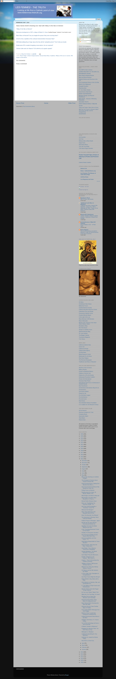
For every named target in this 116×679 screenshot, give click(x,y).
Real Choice (82, 400)
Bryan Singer (23, 55)
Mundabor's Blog (83, 325)
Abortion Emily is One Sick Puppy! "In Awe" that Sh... (90, 589)
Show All (98, 181)
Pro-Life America (83, 397)
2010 (82, 658)
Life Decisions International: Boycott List (89, 387)
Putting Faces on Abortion (88, 490)
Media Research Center (85, 354)
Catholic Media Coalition (85, 162)
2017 (82, 452)
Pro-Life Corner (83, 399)
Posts (82, 39)
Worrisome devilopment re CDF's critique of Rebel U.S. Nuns (32, 32)
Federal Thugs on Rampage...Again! (91, 520)
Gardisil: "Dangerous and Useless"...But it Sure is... (88, 557)
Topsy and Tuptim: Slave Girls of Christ (88, 107)
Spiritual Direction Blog (84, 331)
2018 (82, 450)
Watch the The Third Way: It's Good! (91, 594)
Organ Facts (82, 142)
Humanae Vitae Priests (84, 380)
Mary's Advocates (83, 320)
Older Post (71, 103)
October (84, 464)
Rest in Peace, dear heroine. (87, 199)
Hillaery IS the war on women (63, 55)
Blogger (67, 675)
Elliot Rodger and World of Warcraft (90, 495)
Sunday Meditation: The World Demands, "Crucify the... (89, 552)
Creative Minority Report (85, 315)
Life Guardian (82, 137)
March (83, 645)
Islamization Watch (83, 416)
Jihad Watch (82, 418)
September (85, 466)
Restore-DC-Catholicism (87, 214)
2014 (82, 458)
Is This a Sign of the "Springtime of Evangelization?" (90, 574)
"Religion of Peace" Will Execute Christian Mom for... (90, 564)
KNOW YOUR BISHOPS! (85, 93)
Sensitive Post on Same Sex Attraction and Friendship (89, 597)
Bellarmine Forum (83, 305)
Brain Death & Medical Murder (86, 75)
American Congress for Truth (86, 412)
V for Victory (82, 339)
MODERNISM (82, 113)
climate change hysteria (33, 55)
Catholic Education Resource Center (88, 309)
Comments (84, 41)
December (84, 460)
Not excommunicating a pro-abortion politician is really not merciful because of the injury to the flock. (89, 232)
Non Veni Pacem (83, 327)
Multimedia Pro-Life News (85, 356)
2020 (82, 446)
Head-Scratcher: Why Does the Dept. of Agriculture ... (89, 545)
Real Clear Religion (84, 358)
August (84, 468)
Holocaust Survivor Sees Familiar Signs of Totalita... (90, 607)
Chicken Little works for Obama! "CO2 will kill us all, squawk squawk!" (34, 48)
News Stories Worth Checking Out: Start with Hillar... (90, 604)
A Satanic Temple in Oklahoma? (90, 626)
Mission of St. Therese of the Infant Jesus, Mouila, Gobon (87, 323)
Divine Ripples (84, 229)
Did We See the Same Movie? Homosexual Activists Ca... (89, 523)
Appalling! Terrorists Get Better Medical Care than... (89, 526)
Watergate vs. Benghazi (87, 631)
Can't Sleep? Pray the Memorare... (90, 554)
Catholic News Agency (84, 350)
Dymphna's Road (85, 198)
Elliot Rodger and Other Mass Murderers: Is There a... (89, 498)
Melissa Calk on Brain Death (86, 141)
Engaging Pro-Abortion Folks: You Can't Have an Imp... (90, 629)
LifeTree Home (84, 177)
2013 (82, 652)
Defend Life (84, 168)
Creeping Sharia (83, 414)
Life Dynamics (82, 389)
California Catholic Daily (85, 344)
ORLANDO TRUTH (83, 101)
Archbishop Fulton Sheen (85, 304)
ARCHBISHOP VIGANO (85, 73)
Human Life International (85, 379)
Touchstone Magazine (84, 337)
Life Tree (81, 139)
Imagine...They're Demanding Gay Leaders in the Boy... (90, 561)
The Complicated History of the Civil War (89, 82)
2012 (82, 654)
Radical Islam (82, 419)
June (83, 473)
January (84, 649)
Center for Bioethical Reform (86, 371)
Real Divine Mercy (83, 144)
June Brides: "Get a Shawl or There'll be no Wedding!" (89, 549)
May (83, 475)
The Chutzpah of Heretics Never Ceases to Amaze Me (90, 481)
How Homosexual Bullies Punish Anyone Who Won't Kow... (90, 535)
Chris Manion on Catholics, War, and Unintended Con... (91, 583)
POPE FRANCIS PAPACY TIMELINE (88, 103)
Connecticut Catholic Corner (86, 313)
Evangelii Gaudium (83, 86)
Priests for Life (82, 393)
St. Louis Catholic (83, 333)
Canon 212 (81, 346)
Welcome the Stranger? (87, 509)
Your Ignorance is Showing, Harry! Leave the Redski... (90, 518)
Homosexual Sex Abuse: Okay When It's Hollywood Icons (89, 600)
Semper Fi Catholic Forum (85, 329)
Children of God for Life (85, 373)
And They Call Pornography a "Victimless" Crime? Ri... (89, 507)
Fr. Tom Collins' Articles (85, 90)
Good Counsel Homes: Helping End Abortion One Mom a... (90, 484)
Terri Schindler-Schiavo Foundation (88, 402)
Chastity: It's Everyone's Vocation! (90, 532)
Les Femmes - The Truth (84, 186)
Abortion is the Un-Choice (85, 367)
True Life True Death (84, 146)
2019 (82, 448)
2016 (82, 454)
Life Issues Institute (84, 391)
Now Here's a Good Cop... (88, 640)
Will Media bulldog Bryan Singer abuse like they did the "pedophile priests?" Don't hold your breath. (41, 42)
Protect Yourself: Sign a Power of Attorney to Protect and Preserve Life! (89, 156)
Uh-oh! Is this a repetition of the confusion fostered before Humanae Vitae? (35, 38)
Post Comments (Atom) (29, 106)
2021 (82, 444)
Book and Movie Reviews (85, 77)
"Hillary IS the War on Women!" (24, 29)
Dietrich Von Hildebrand (85, 84)
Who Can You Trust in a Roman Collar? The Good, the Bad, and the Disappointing (89, 111)
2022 (82, 442)
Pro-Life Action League (84, 395)
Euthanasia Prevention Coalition (87, 377)
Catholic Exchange (83, 348)
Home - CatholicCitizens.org (88, 170)
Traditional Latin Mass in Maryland (87, 361)
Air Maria (81, 302)
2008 (82, 662)
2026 (82, 434)
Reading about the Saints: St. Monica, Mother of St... (89, 493)
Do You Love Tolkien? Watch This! (90, 592)
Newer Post (20, 103)
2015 (82, 456)
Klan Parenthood (83, 385)
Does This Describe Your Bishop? (90, 515)
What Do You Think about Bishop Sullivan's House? (90, 567)
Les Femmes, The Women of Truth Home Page (88, 174)
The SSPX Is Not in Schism (85, 69)
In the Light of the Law (84, 317)
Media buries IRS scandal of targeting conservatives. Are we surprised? (34, 45)
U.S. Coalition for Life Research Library (88, 404)
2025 (82, 436)
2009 (82, 660)
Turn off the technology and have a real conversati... (90, 624)
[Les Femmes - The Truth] (79, 188)
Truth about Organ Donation (86, 148)
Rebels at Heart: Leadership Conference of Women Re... (89, 613)
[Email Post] (40, 54)
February (84, 647)
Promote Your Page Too (83, 189)
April (83, 643)
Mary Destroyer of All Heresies (86, 319)
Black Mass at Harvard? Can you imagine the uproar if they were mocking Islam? (37, 35)
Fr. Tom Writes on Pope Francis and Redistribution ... (91, 586)
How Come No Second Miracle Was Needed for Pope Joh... (90, 487)
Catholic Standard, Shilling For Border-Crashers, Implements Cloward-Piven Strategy (89, 217)
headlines (52, 55)
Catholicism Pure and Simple (86, 311)
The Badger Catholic (84, 335)
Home (46, 103)
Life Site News (82, 352)
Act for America (82, 410)
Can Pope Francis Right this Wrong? (91, 576)
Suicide (81, 105)
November (84, 462)
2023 (82, 440)
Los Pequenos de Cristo (87, 179)
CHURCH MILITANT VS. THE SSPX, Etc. (89, 71)
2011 (82, 656)
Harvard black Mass (45, 55)
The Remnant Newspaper (85, 360)
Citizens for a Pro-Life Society (86, 375)
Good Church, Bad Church (85, 91)
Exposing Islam (82, 88)
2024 (82, 438)
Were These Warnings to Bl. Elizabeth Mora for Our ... (89, 512)
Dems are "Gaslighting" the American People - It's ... (88, 504)
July (83, 471)
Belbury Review (83, 369)
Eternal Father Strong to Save (89, 501)
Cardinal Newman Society (85, 307)
